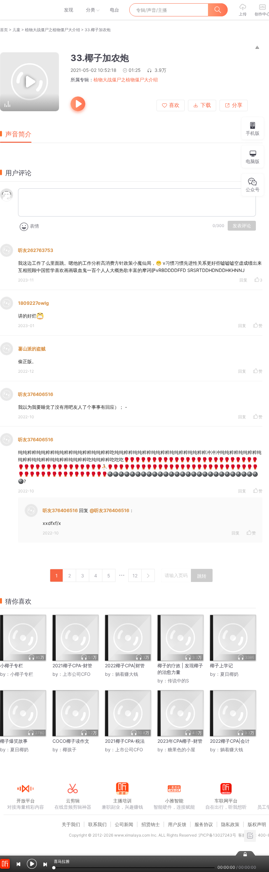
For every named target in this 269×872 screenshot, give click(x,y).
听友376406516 (35, 394)
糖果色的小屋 (181, 749)
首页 (4, 29)
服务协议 (204, 824)
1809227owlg (33, 303)
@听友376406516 (109, 510)
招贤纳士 (150, 824)
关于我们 (71, 824)
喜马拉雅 (25, 10)
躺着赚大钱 (126, 674)
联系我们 (97, 824)
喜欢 (174, 105)
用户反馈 (177, 824)
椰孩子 (69, 749)
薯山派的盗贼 (32, 348)
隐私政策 (230, 824)
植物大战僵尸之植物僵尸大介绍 (52, 29)
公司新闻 (124, 824)
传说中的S (178, 680)
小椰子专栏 (21, 674)
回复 (243, 280)
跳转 (201, 576)
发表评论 (242, 225)
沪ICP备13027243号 (217, 835)
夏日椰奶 (229, 674)
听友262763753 (35, 250)
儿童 (16, 29)
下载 (205, 105)
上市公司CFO (77, 674)
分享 (237, 105)
